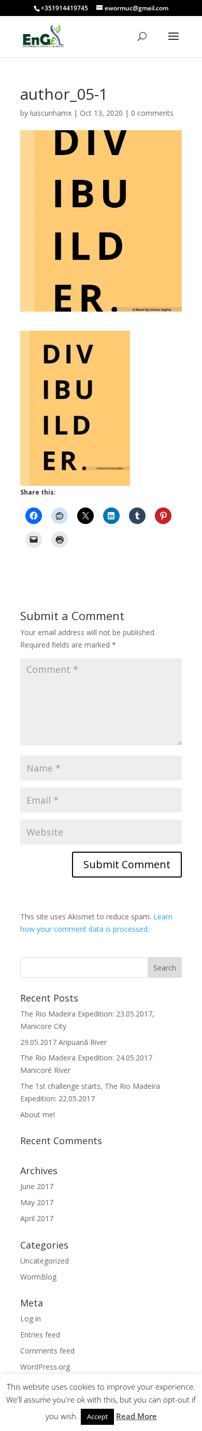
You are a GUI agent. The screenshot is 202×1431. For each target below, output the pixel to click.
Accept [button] (97, 1416)
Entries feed (40, 1335)
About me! (37, 1114)
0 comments (152, 113)
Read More (136, 1416)
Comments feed (47, 1351)
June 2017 (36, 1186)
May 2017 (36, 1202)
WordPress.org (45, 1367)
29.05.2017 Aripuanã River (63, 1042)
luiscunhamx (50, 113)
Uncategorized (44, 1261)
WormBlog (38, 1277)
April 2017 (36, 1218)
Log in (30, 1319)
